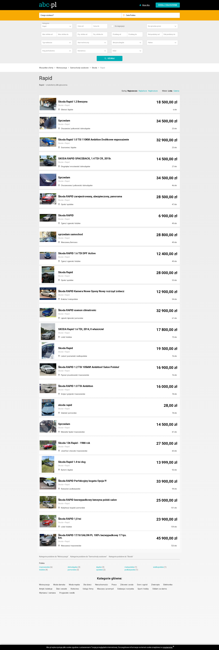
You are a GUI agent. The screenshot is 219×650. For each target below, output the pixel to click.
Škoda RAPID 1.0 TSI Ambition (75, 386)
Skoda (94, 68)
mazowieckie (44, 567)
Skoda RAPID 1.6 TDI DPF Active (77, 253)
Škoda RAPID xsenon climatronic (77, 310)
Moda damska (59, 585)
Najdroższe (153, 91)
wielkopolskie (158, 567)
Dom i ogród (142, 585)
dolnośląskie (73, 567)
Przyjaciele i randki (67, 593)
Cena (81, 26)
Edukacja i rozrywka (125, 589)
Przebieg (117, 34)
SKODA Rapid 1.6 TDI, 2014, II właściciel (81, 329)
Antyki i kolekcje (45, 589)
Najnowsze (132, 91)
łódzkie (42, 570)
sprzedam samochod (70, 234)
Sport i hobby (143, 589)
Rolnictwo (75, 589)
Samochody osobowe (79, 68)
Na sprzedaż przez (154, 26)
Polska (41, 563)
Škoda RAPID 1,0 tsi (69, 518)
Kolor (114, 51)
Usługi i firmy (88, 589)
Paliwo (150, 42)
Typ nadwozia (47, 42)
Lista (170, 91)
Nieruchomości (101, 585)
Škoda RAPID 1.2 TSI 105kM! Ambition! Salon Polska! (88, 367)
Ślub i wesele (61, 589)
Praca (114, 585)
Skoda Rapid (65, 272)
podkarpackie (130, 570)
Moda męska (74, 585)
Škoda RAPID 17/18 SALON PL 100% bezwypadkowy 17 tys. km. (92, 536)
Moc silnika (47, 34)
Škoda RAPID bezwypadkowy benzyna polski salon (87, 499)
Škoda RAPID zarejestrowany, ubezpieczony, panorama (90, 196)
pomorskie (72, 570)
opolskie (99, 570)
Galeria (176, 91)
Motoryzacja (62, 68)
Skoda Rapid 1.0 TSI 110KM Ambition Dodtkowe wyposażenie (93, 139)
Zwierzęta (155, 585)
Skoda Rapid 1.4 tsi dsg (72, 461)
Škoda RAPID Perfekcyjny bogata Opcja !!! (82, 480)
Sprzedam (64, 120)
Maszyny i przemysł (105, 589)
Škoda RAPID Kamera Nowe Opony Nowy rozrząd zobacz (91, 291)
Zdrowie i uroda (126, 585)
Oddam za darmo (159, 589)
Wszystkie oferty (46, 68)
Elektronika (167, 585)
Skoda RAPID (66, 215)
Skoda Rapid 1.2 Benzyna (72, 101)
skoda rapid (65, 405)
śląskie (99, 567)
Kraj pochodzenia (48, 51)
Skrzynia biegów (118, 42)
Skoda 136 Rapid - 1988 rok (74, 442)
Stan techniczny (83, 42)
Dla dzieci (87, 585)
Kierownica (81, 51)
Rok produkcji (154, 34)
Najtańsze (143, 91)
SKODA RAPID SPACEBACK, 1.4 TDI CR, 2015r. (84, 158)
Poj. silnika (82, 34)
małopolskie (129, 567)
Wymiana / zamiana (47, 593)
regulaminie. (168, 647)
